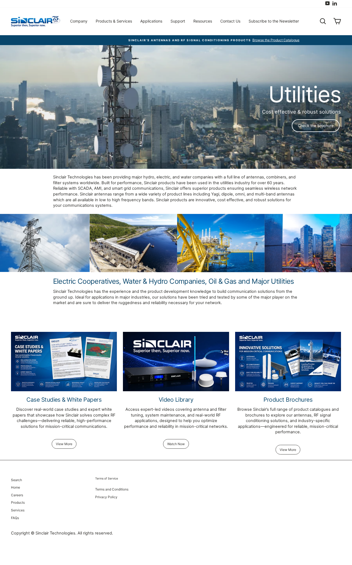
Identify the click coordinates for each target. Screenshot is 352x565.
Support (177, 21)
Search (16, 480)
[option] (176, 40)
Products (18, 502)
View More (64, 444)
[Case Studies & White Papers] (64, 362)
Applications (151, 21)
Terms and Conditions (111, 489)
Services (17, 510)
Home (15, 487)
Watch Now (176, 444)
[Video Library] (176, 362)
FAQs (15, 518)
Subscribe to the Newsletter (274, 21)
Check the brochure (316, 125)
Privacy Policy (106, 497)
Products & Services (114, 21)
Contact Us (230, 21)
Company (78, 21)
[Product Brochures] (288, 362)
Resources (202, 21)
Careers (17, 495)
